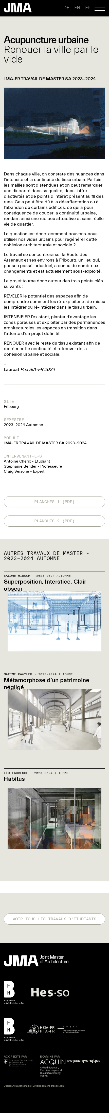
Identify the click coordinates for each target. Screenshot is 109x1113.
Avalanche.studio (21, 1085)
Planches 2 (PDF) (54, 521)
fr (87, 7)
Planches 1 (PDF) (54, 502)
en (77, 7)
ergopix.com (57, 1085)
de (66, 7)
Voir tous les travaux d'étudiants (54, 919)
